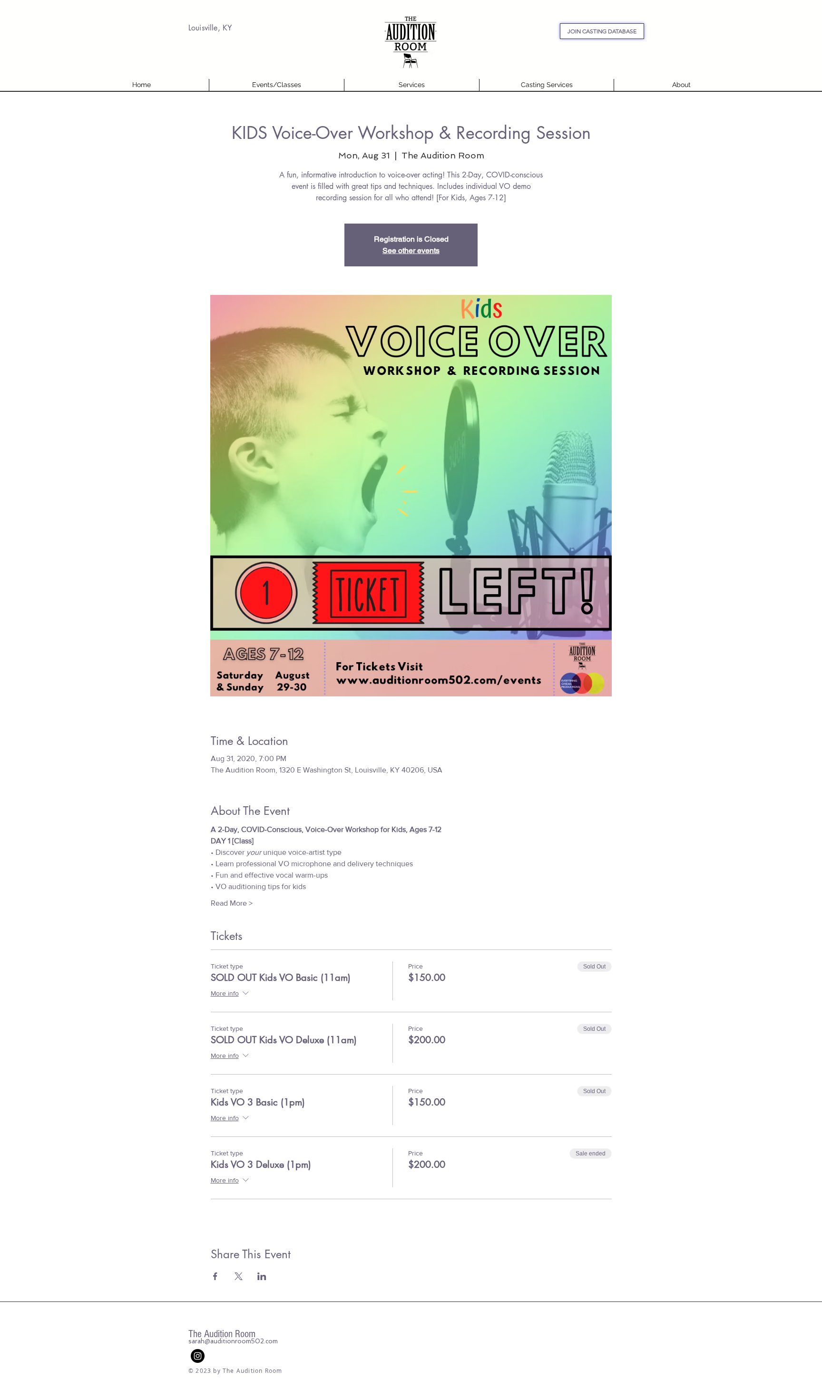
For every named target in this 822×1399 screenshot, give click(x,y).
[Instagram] (198, 1356)
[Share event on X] (238, 1276)
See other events (411, 250)
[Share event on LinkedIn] (261, 1276)
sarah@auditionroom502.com (233, 1341)
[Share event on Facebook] (215, 1276)
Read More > (232, 903)
